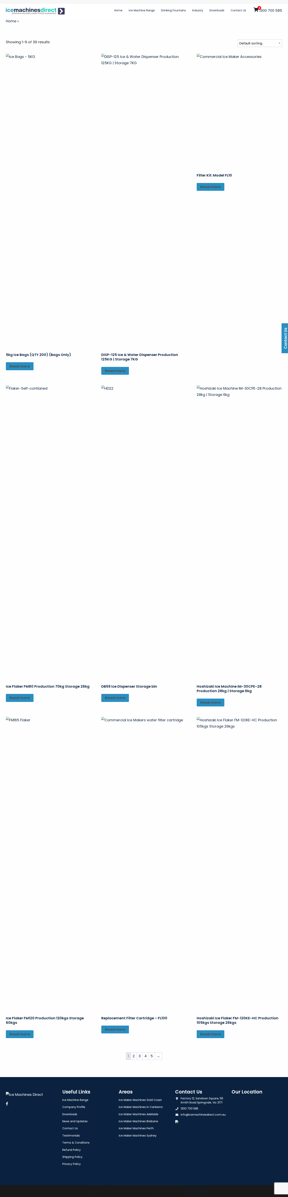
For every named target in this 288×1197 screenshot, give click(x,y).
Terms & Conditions (76, 1143)
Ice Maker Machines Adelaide (138, 1114)
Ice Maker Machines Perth (136, 1128)
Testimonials (71, 1136)
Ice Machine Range (142, 10)
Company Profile (73, 1107)
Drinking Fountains (173, 10)
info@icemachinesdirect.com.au (203, 1115)
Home (118, 10)
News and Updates (75, 1121)
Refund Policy (71, 1150)
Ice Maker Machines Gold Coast (140, 1100)
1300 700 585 (270, 10)
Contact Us (238, 10)
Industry (197, 10)
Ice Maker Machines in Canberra (141, 1107)
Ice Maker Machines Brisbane (138, 1121)
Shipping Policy (72, 1157)
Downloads (216, 10)
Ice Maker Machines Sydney (138, 1136)
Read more (19, 366)
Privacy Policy (71, 1164)
